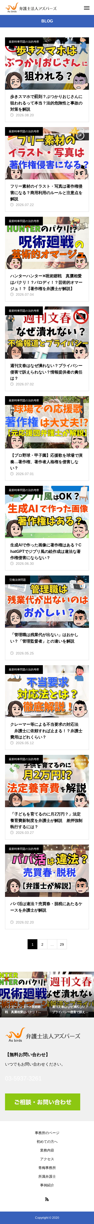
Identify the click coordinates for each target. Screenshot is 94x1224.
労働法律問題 (17, 579)
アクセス (47, 1159)
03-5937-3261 (23, 1078)
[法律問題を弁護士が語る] (31, 7)
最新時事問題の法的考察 (24, 41)
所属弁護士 (47, 1176)
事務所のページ (47, 1133)
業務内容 (47, 1150)
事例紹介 (47, 1185)
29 (62, 944)
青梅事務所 (47, 1168)
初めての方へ (47, 1142)
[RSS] (47, 1199)
